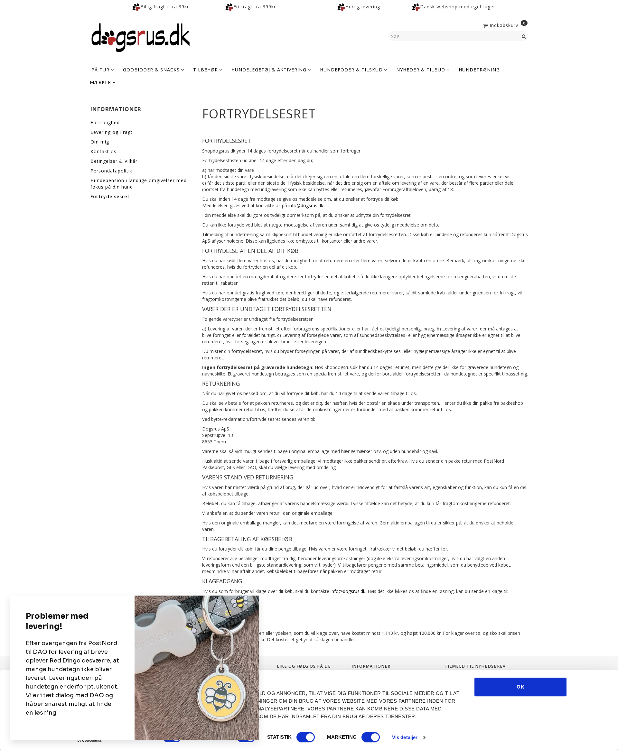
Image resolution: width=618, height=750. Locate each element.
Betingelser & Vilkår (113, 161)
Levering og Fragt (111, 132)
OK (521, 687)
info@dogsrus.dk (305, 205)
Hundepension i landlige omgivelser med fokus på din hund (138, 183)
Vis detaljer (404, 737)
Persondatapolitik (111, 171)
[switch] (305, 737)
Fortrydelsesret (110, 196)
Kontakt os (103, 151)
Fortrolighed (105, 122)
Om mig (99, 142)
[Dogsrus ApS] (140, 37)
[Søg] (524, 36)
